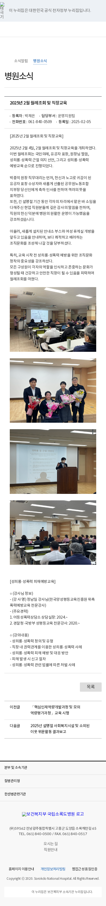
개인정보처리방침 (52, 869)
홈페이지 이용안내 (21, 869)
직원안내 (50, 850)
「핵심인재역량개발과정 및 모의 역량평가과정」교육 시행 (55, 710)
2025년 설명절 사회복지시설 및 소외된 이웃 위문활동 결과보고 (60, 729)
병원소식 (40, 61)
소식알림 (21, 61)
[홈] (7, 61)
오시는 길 (50, 844)
